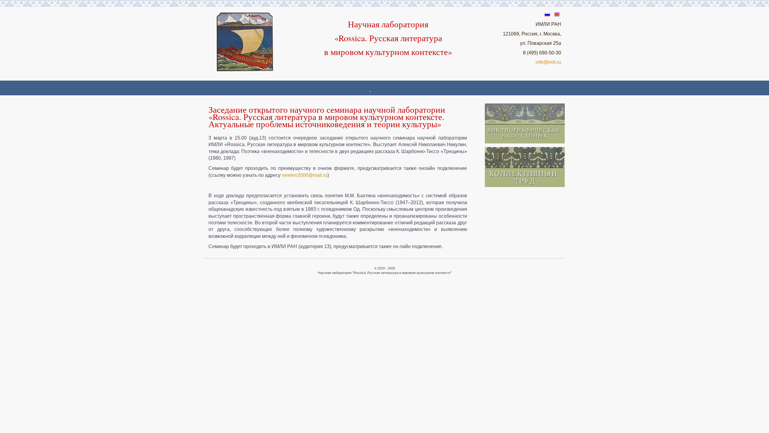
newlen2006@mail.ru (304, 175)
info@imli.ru (548, 62)
